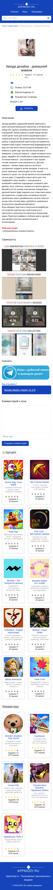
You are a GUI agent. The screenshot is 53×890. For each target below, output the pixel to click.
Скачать (28, 108)
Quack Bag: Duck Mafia (13, 483)
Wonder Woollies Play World (13, 737)
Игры (25, 12)
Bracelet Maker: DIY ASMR (39, 582)
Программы (37, 12)
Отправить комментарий (15, 443)
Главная (14, 12)
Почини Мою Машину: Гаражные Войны (40, 787)
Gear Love (40, 679)
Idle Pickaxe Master (39, 482)
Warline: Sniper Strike (39, 631)
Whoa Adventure (13, 679)
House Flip (13, 785)
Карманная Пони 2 (13, 837)
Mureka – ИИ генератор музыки (13, 582)
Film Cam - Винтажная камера (39, 532)
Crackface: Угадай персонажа (13, 631)
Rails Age (13, 532)
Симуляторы (12, 26)
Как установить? (9, 384)
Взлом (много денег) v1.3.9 (19, 390)
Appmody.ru (26, 5)
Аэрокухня (39, 736)
